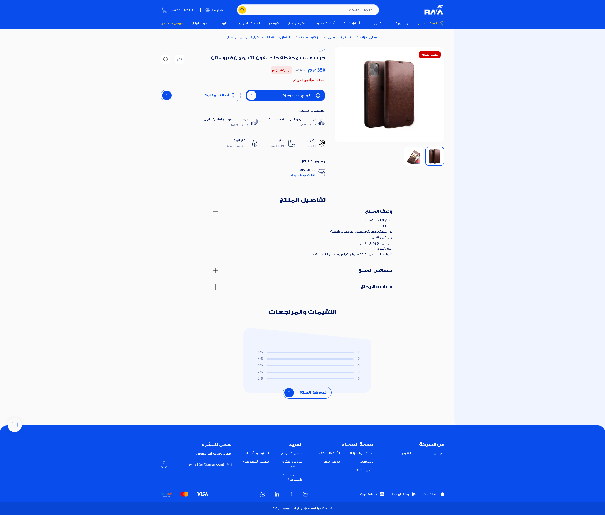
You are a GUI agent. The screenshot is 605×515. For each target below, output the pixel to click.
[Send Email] (164, 464)
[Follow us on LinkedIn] (277, 494)
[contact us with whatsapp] (15, 425)
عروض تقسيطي (172, 23)
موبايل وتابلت (400, 23)
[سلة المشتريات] (164, 10)
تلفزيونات (375, 23)
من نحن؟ (438, 453)
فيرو (321, 50)
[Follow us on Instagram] (305, 494)
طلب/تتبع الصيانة (361, 453)
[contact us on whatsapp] (262, 494)
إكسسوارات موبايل (341, 37)
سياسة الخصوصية (256, 461)
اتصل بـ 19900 (363, 470)
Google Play (401, 494)
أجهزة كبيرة (352, 23)
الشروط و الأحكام (257, 453)
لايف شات (366, 461)
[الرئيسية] (434, 10)
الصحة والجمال (249, 23)
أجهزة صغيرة (325, 23)
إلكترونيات (223, 23)
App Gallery (368, 494)
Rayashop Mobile (303, 175)
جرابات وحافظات (310, 37)
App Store (431, 494)
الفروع (406, 453)
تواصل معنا (332, 461)
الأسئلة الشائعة (329, 453)
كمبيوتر (274, 23)
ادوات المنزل (199, 23)
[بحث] (242, 10)
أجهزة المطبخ (297, 23)
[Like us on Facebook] (291, 494)
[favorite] (165, 59)
